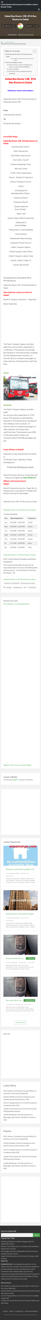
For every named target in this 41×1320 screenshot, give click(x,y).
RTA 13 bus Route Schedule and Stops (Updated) (20, 72)
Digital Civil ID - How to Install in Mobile (17, 765)
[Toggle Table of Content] (33, 51)
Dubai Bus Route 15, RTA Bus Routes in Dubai (19, 510)
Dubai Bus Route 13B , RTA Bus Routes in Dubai (19, 55)
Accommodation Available (13, 873)
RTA (25, 587)
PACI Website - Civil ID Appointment (16, 604)
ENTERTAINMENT (31, 1311)
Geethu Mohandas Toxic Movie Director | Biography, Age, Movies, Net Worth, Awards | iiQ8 (19, 1117)
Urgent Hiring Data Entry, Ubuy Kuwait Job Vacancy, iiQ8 (19, 1256)
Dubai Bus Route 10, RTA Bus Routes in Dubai (19, 579)
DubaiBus (8, 587)
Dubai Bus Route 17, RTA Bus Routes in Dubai (19, 555)
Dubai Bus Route (12, 34)
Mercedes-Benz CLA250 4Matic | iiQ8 (20, 1000)
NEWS (11, 1311)
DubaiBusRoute (17, 587)
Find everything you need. (14, 62)
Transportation (10, 1004)
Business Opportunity (11, 962)
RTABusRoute (32, 587)
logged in (15, 780)
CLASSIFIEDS (19, 1311)
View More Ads (20, 1022)
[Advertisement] (20, 324)
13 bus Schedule (14, 69)
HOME (5, 1311)
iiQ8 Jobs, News (10, 26)
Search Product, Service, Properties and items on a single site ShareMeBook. (20, 66)
